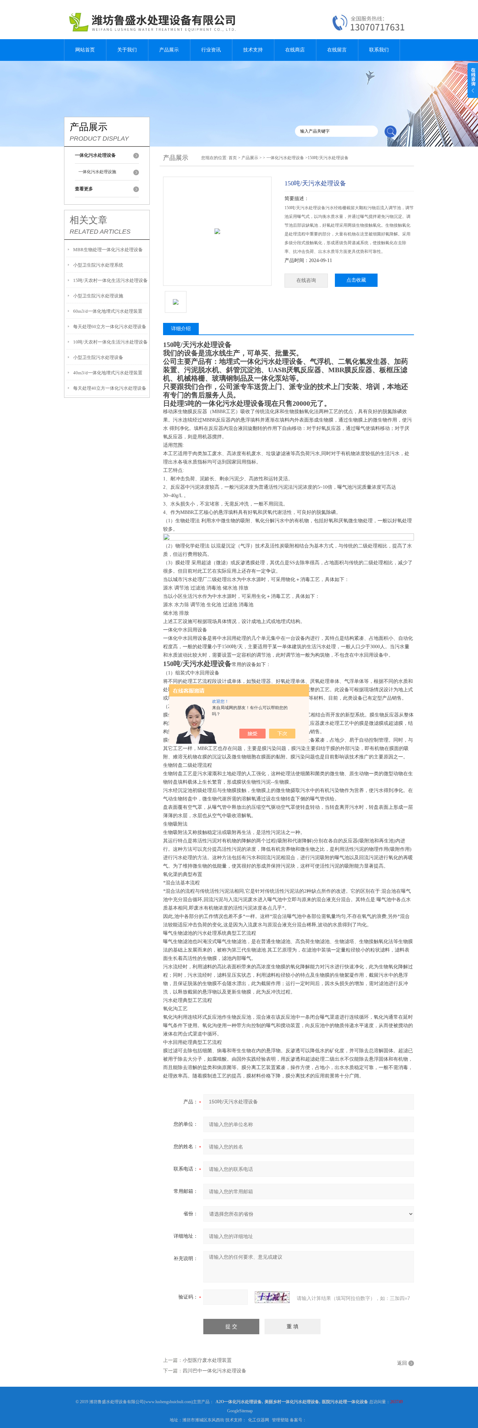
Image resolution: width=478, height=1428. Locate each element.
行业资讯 (211, 49)
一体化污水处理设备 (285, 157)
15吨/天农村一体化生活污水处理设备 (110, 280)
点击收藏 (356, 280)
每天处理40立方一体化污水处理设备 (109, 388)
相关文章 (88, 220)
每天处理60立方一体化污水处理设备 (109, 326)
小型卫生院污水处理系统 (98, 265)
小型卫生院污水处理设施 (98, 295)
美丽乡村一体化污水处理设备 (292, 1401)
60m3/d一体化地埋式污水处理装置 (107, 311)
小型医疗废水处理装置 (207, 1360)
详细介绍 (181, 328)
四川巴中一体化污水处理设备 (214, 1370)
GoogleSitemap (240, 1410)
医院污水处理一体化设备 (345, 1401)
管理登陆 (280, 1420)
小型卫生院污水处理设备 (98, 357)
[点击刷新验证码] (272, 1297)
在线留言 (337, 49)
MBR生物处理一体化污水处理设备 (108, 249)
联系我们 (379, 49)
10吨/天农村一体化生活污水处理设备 (110, 342)
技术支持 (253, 49)
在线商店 (295, 49)
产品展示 (169, 49)
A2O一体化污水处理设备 (239, 1401)
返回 (402, 1363)
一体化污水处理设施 (97, 171)
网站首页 (85, 49)
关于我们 (127, 49)
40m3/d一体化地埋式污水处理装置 (107, 372)
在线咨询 (306, 280)
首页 (233, 157)
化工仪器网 (258, 1420)
